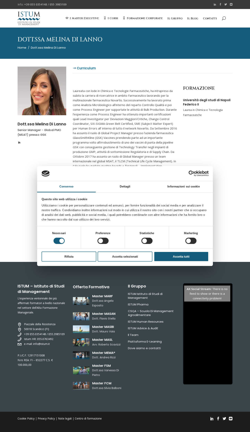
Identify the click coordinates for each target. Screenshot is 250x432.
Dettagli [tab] (125, 186)
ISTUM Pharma (138, 304)
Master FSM (101, 365)
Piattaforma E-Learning (145, 341)
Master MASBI (103, 327)
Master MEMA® (103, 353)
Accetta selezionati (125, 256)
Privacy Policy (46, 418)
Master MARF (102, 296)
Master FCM (101, 383)
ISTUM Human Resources (145, 322)
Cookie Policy (26, 418)
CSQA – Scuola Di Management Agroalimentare (151, 313)
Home (22, 48)
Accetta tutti (181, 256)
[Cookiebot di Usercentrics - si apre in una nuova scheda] (191, 173)
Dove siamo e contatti (144, 348)
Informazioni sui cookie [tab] (183, 186)
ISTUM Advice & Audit (143, 328)
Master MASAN (103, 314)
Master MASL (102, 339)
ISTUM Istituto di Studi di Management (145, 296)
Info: (42, 4)
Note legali (65, 418)
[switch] (103, 241)
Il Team (133, 335)
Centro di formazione (88, 418)
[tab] (86, 70)
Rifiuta (68, 256)
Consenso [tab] (66, 186)
